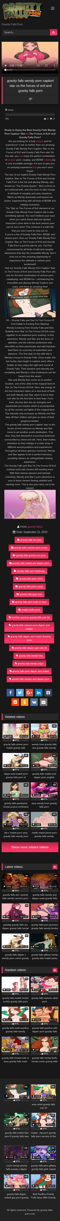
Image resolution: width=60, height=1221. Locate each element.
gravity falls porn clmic (31, 578)
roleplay (48, 159)
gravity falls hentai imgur (31, 663)
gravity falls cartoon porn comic (30, 547)
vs (27, 133)
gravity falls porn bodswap (31, 571)
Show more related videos (30, 847)
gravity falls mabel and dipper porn (31, 563)
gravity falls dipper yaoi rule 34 (31, 647)
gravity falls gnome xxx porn (31, 555)
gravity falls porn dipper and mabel (30, 671)
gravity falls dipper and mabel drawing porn (31, 638)
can (21, 156)
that (34, 167)
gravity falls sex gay (31, 539)
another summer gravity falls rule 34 (31, 617)
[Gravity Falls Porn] (25, 12)
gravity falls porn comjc (31, 586)
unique (39, 141)
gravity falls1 (35, 526)
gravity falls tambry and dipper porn (30, 679)
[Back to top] (49, 1211)
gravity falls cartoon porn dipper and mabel (31, 627)
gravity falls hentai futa (30, 655)
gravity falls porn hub (31, 594)
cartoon (12, 159)
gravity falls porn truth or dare (30, 602)
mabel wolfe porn (31, 609)
